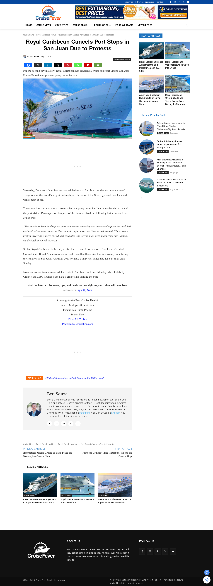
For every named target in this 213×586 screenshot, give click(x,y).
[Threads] (58, 65)
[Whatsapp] (78, 65)
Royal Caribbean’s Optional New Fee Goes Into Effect (177, 65)
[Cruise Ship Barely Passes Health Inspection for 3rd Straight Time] (146, 147)
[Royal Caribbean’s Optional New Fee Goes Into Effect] (78, 485)
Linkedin (115, 412)
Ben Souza (34, 56)
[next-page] (146, 198)
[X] (183, 2)
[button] (186, 25)
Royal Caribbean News (46, 34)
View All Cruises (77, 319)
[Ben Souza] (25, 56)
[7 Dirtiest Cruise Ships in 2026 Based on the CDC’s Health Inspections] (146, 185)
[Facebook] (170, 2)
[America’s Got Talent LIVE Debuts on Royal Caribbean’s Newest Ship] (115, 485)
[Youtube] (188, 2)
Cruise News (28, 34)
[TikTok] (71, 423)
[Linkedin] (48, 65)
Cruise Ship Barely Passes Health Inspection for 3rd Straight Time (169, 144)
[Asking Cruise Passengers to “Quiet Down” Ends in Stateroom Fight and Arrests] (146, 128)
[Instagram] (175, 2)
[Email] (98, 65)
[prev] (122, 378)
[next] (127, 378)
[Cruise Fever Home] (48, 12)
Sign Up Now (84, 290)
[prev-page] (141, 198)
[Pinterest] (179, 2)
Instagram (84, 412)
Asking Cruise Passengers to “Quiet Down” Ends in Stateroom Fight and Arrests (171, 126)
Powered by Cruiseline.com (77, 324)
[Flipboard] (88, 65)
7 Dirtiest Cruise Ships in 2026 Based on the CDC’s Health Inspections (171, 182)
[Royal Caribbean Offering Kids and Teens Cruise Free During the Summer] (177, 84)
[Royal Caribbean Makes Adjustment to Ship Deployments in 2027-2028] (40, 485)
